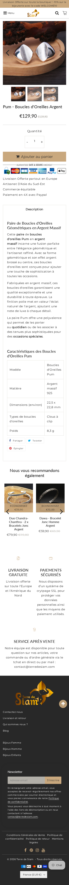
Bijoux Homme (12, 748)
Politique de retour (38, 838)
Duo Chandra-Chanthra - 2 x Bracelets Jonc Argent (19, 523)
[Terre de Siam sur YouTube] (43, 850)
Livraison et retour (14, 718)
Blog (6, 730)
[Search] (57, 13)
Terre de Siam (25, 859)
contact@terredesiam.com (23, 816)
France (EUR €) (32, 874)
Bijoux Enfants (12, 755)
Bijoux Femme (12, 742)
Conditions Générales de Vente (26, 835)
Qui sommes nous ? (15, 724)
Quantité (34, 131)
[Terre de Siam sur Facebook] (26, 850)
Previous (7, 52)
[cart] (65, 13)
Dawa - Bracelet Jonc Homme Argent (50, 521)
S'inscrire (53, 780)
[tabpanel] (18, 94)
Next (61, 52)
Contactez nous (13, 711)
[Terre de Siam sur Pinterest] (32, 850)
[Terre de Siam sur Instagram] (38, 850)
